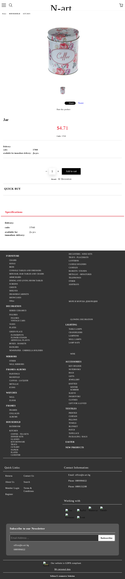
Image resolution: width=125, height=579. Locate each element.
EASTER (70, 442)
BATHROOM (14, 426)
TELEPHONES (75, 278)
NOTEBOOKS (75, 369)
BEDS (11, 267)
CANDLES (73, 268)
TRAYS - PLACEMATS (78, 257)
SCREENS (13, 284)
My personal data (62, 569)
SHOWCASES (15, 298)
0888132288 (81, 486)
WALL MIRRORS (16, 364)
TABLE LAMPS (75, 329)
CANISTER (15, 455)
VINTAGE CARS (18, 321)
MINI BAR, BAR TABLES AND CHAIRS (26, 274)
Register (9, 494)
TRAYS (14, 444)
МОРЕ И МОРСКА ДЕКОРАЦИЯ (83, 301)
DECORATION (13, 306)
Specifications (14, 212)
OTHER (72, 281)
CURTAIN (73, 416)
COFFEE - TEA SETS (20, 434)
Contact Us (29, 476)
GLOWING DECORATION (81, 319)
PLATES (12, 327)
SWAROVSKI (74, 396)
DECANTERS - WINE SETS (80, 254)
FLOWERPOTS (17, 335)
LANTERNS (74, 261)
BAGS (71, 373)
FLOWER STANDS (19, 338)
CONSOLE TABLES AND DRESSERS (25, 270)
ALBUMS (13, 417)
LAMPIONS (74, 336)
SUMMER (74, 390)
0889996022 (81, 481)
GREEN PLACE (16, 332)
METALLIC (14, 384)
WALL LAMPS (75, 339)
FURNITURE (12, 256)
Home (4, 14)
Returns (8, 476)
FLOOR (12, 400)
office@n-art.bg (82, 475)
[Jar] (62, 80)
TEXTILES (71, 409)
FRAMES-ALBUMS (16, 369)
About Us (9, 482)
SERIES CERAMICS (18, 311)
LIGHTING (71, 325)
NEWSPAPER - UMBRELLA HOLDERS (26, 350)
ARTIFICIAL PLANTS (20, 340)
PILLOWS (73, 420)
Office (11, 301)
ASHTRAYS (74, 284)
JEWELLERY (74, 380)
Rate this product (63, 109)
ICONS (12, 387)
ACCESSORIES (73, 362)
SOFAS (12, 264)
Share (71, 103)
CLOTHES (73, 400)
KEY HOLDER (75, 366)
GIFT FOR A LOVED (78, 403)
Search (27, 482)
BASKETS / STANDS (78, 271)
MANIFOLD (14, 377)
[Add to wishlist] (119, 163)
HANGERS (14, 347)
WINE (72, 354)
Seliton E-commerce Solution (62, 576)
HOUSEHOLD (14, 14)
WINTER (74, 387)
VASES (12, 324)
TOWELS (73, 423)
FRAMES (11, 406)
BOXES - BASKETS (17, 344)
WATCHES (11, 393)
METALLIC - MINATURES (80, 274)
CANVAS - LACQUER (18, 381)
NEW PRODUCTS (75, 447)
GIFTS (71, 376)
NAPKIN (14, 450)
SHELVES (13, 291)
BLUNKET (73, 426)
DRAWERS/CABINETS (19, 294)
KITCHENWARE (18, 442)
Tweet (81, 103)
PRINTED (73, 413)
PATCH (72, 430)
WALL (12, 397)
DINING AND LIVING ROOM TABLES (26, 281)
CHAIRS (13, 260)
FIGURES (13, 315)
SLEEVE (72, 393)
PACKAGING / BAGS (78, 437)
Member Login (12, 488)
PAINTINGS (14, 374)
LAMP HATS (74, 343)
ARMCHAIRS (15, 277)
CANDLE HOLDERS (77, 264)
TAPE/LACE (74, 433)
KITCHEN (26, 14)
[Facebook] (68, 492)
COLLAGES (14, 413)
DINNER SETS (17, 437)
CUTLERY (15, 447)
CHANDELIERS (75, 332)
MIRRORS (11, 356)
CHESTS (13, 287)
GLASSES (15, 439)
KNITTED (73, 384)
